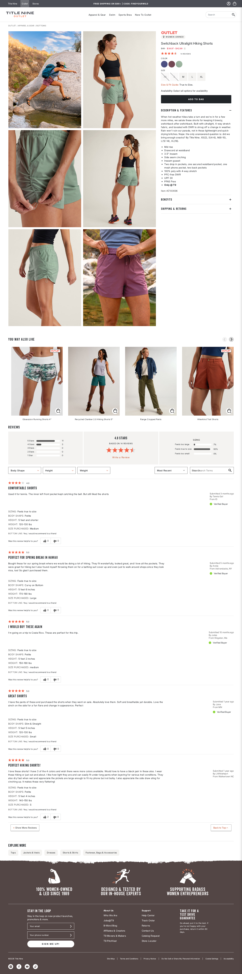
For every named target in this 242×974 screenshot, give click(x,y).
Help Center (148, 915)
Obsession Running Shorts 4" (37, 419)
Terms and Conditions (129, 959)
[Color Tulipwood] (172, 64)
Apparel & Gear (97, 14)
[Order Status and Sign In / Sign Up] (228, 3)
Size (163, 70)
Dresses (51, 852)
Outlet (25, 3)
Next (231, 339)
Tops (13, 852)
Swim (112, 14)
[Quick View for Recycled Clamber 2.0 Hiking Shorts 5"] (115, 411)
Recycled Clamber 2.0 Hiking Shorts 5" (94, 419)
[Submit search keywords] (233, 14)
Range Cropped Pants (150, 419)
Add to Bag (196, 99)
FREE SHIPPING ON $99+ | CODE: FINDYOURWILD (121, 3)
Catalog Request (151, 935)
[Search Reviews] (229, 470)
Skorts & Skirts (70, 852)
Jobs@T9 (109, 920)
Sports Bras (125, 14)
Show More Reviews (26, 827)
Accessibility (229, 959)
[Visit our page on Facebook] (18, 966)
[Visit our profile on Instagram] (10, 966)
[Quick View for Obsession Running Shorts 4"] (58, 411)
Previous (224, 339)
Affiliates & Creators (114, 930)
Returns (146, 925)
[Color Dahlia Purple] (164, 64)
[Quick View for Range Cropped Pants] (172, 411)
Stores (35, 3)
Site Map (111, 959)
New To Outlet (143, 14)
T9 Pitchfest (110, 940)
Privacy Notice (150, 959)
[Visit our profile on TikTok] (35, 966)
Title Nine (12, 3)
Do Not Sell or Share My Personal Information (180, 959)
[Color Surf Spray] (179, 64)
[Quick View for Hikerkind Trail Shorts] (229, 411)
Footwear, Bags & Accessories (101, 852)
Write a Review (121, 457)
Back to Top (219, 827)
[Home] (20, 14)
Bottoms (41, 26)
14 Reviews (185, 54)
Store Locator (149, 940)
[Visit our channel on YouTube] (27, 966)
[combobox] (218, 14)
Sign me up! (51, 944)
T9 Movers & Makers (115, 935)
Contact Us (148, 930)
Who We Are (110, 915)
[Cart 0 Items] (234, 3)
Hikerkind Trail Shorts (207, 419)
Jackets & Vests (31, 852)
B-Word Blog (110, 925)
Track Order (148, 920)
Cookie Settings (211, 959)
